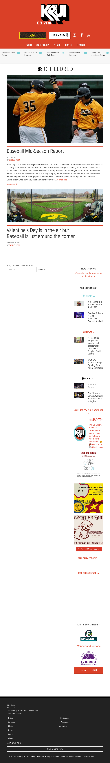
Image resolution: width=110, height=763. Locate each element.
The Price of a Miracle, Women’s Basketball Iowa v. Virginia (95, 397)
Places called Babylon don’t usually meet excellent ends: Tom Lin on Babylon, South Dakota (94, 346)
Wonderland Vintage (88, 646)
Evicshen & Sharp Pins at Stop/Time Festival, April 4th (95, 317)
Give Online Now (55, 749)
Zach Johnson (14, 160)
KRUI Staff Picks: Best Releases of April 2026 (95, 304)
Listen (28, 45)
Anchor (64, 726)
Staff (57, 45)
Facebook (64, 722)
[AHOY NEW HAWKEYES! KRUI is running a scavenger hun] (88, 466)
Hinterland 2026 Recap (8, 54)
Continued (62, 179)
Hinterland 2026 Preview (30, 54)
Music (10, 726)
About (68, 45)
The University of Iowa (21, 757)
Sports (10, 734)
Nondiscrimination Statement (71, 757)
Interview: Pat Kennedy (74, 54)
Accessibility (88, 757)
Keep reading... (14, 184)
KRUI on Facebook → (89, 558)
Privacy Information (52, 757)
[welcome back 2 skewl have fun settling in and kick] (88, 498)
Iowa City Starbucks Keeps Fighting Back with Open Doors (95, 364)
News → (90, 332)
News (10, 730)
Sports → (90, 378)
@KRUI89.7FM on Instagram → (88, 412)
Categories (43, 45)
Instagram (65, 718)
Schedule (11, 722)
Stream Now (58, 35)
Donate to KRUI (89, 670)
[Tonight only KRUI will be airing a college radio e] (88, 530)
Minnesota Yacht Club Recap (53, 54)
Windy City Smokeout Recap (98, 54)
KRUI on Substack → (89, 573)
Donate (81, 45)
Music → (90, 296)
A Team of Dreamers (92, 386)
